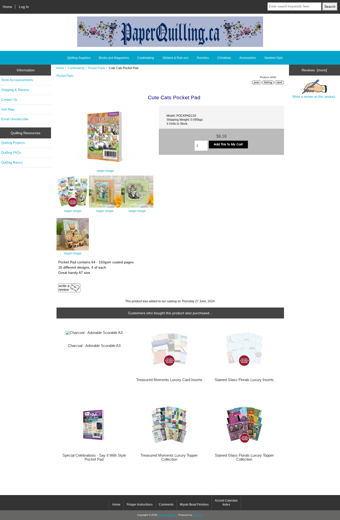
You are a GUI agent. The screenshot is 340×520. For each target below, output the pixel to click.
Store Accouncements (17, 80)
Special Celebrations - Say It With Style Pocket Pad (94, 457)
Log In (24, 7)
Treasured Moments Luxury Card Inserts (169, 380)
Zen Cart (198, 515)
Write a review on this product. (314, 97)
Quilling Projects (13, 143)
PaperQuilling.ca (167, 515)
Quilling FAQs (11, 152)
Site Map (7, 109)
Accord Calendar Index (226, 502)
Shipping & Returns (15, 90)
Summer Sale (273, 58)
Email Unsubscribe (14, 119)
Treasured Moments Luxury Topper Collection (169, 457)
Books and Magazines (114, 58)
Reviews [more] (314, 70)
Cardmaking (76, 68)
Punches (203, 58)
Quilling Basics (12, 162)
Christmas (224, 58)
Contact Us (9, 100)
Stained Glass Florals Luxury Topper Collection (244, 457)
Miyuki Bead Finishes (194, 504)
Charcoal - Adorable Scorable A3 (94, 346)
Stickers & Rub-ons (175, 58)
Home (7, 7)
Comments (166, 504)
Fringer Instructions (140, 504)
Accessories (247, 58)
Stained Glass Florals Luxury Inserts (244, 380)
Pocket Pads (96, 68)
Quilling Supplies (78, 58)
